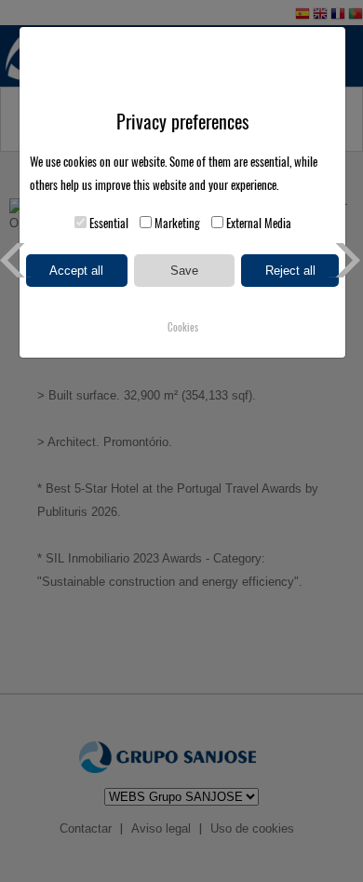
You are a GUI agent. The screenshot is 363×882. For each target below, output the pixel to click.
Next (346, 260)
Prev (17, 260)
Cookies (183, 327)
